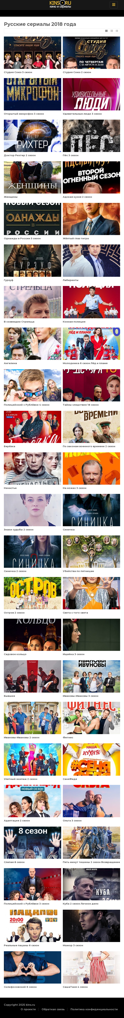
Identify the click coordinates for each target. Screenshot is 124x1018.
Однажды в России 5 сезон (22, 238)
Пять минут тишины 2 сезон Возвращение (91, 862)
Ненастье (10, 488)
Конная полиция (74, 321)
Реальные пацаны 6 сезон (21, 945)
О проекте (28, 1009)
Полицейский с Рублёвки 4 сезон (26, 404)
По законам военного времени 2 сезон (89, 446)
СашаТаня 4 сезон (75, 986)
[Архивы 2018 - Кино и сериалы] (65, 4)
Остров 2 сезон (14, 612)
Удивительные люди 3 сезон (82, 113)
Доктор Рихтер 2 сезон (20, 155)
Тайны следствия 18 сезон (81, 404)
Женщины (11, 196)
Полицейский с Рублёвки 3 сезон (26, 903)
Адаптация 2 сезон (17, 820)
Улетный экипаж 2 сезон (20, 779)
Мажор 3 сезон (73, 945)
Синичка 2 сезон (15, 571)
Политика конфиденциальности (94, 1009)
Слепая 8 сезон (14, 862)
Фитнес (68, 737)
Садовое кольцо (15, 654)
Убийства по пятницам (78, 571)
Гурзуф (8, 280)
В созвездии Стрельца (19, 321)
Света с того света (75, 612)
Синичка (69, 529)
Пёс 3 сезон (70, 155)
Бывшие (9, 695)
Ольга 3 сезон (72, 820)
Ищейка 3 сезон (73, 654)
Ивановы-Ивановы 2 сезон (21, 737)
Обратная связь (53, 1009)
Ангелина (10, 363)
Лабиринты (70, 280)
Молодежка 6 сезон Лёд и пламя (85, 363)
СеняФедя (70, 779)
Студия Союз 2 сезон (77, 72)
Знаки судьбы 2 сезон (18, 529)
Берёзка (9, 446)
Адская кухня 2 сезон (77, 196)
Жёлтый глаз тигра (76, 238)
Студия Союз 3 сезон (18, 72)
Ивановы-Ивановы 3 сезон (80, 695)
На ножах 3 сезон (74, 488)
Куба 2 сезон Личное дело (80, 903)
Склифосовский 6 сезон (20, 986)
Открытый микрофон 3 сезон (24, 113)
